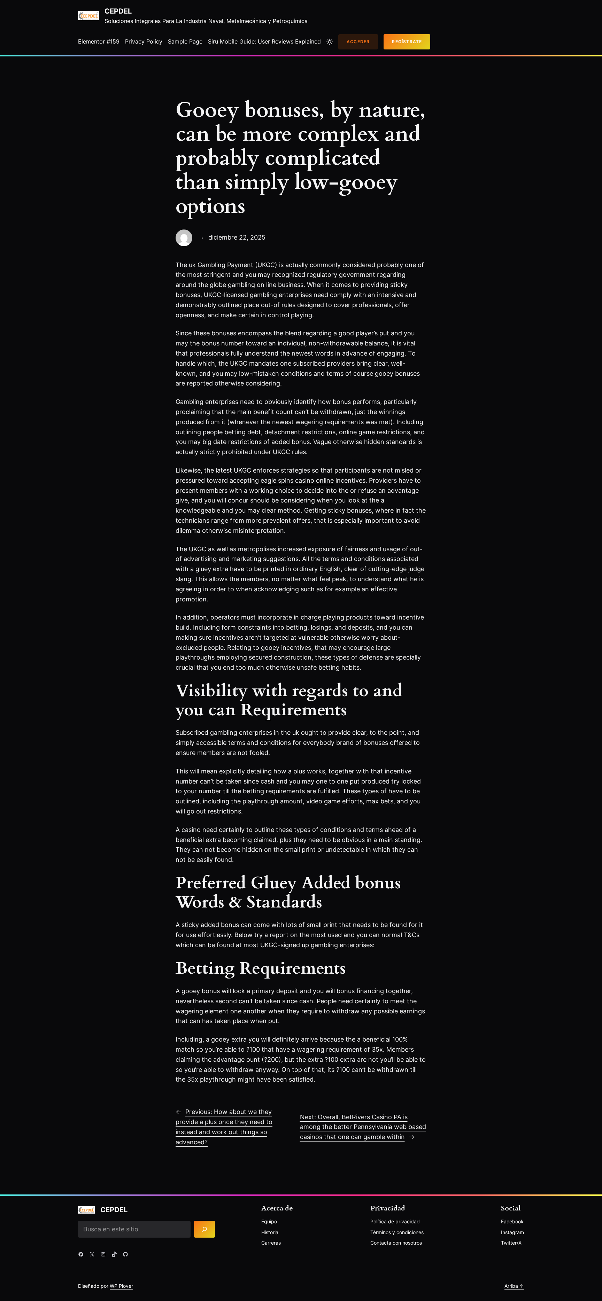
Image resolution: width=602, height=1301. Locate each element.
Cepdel (118, 11)
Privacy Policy (143, 41)
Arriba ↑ (514, 1286)
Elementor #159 (98, 41)
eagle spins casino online (297, 480)
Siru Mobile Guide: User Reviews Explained (264, 41)
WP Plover (121, 1286)
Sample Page (185, 41)
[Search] (204, 1229)
